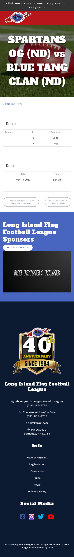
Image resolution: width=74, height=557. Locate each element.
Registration (37, 464)
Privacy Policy (37, 491)
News (37, 484)
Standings (37, 471)
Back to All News (14, 104)
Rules (37, 478)
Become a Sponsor (18, 247)
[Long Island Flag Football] (18, 18)
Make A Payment (37, 457)
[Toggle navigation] (65, 18)
